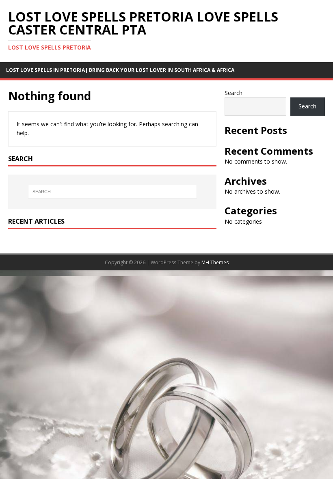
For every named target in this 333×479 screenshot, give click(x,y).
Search (233, 93)
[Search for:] (112, 192)
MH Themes (215, 262)
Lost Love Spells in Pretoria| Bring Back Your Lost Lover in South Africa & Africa (120, 70)
